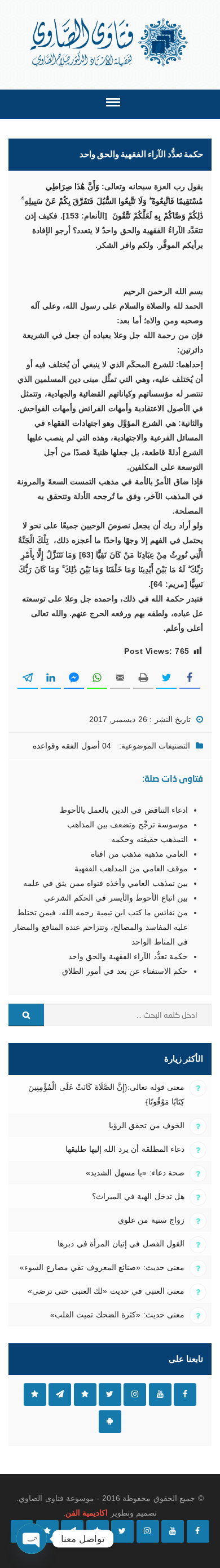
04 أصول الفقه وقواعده (72, 745)
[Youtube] (172, 1531)
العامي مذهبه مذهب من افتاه (139, 853)
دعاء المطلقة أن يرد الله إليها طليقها (124, 1148)
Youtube (160, 1394)
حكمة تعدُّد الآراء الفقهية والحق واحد (128, 956)
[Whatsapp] (47, 1531)
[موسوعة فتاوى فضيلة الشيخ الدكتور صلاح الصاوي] (110, 42)
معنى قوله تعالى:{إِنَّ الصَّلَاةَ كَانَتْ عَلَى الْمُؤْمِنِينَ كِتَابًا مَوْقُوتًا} (106, 1094)
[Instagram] (148, 1531)
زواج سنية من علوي (151, 1219)
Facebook (185, 1394)
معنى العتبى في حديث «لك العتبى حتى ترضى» (106, 1290)
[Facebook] (198, 1531)
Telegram (60, 1394)
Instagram (135, 1394)
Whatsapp (35, 1394)
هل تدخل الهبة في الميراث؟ (138, 1196)
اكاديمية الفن (86, 1512)
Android (110, 1421)
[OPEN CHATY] (31, 1539)
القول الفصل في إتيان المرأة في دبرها (121, 1243)
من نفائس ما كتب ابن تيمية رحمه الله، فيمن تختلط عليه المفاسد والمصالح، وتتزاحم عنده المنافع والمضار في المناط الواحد (100, 927)
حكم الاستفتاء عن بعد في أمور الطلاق (125, 970)
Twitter (110, 1394)
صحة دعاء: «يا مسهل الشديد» (135, 1172)
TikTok (85, 1394)
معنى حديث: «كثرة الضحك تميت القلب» (117, 1314)
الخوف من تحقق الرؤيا (146, 1125)
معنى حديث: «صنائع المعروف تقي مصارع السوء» (102, 1267)
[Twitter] (122, 1531)
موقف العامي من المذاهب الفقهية (131, 868)
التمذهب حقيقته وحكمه (149, 839)
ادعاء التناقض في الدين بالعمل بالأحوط (124, 809)
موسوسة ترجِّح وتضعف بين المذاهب (127, 824)
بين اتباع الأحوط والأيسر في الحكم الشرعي (116, 897)
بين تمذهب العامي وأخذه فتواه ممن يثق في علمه (105, 883)
